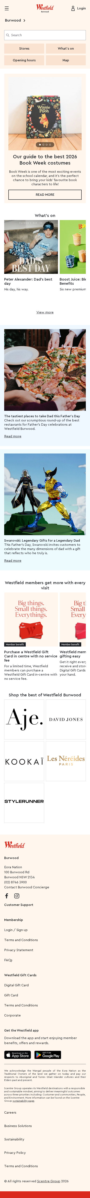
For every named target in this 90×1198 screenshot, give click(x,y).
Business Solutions (18, 1126)
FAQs (8, 960)
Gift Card (11, 995)
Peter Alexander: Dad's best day (28, 281)
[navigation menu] (9, 8)
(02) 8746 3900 (15, 882)
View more (45, 312)
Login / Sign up (16, 930)
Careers (10, 1112)
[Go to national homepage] (14, 843)
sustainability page (23, 1101)
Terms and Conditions (21, 940)
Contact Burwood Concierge (26, 887)
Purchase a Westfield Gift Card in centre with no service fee (30, 656)
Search (16, 35)
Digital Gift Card (16, 985)
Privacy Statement (18, 950)
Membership (13, 920)
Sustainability (14, 1139)
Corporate (12, 1015)
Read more (45, 194)
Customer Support (18, 905)
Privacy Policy (15, 1152)
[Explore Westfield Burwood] (45, 8)
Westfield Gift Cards (20, 975)
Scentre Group (48, 1181)
